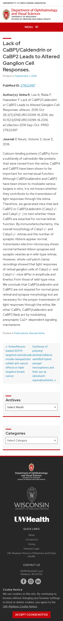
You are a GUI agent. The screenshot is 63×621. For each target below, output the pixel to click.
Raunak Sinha (37, 333)
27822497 (27, 85)
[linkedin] (38, 581)
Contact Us (31, 539)
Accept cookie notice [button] (31, 614)
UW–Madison (24, 3)
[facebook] (24, 581)
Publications (21, 333)
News (32, 535)
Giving (31, 544)
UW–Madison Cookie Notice (20, 606)
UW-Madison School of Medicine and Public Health (31, 554)
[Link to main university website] (31, 510)
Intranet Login (31, 548)
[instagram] (31, 581)
